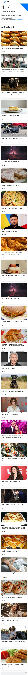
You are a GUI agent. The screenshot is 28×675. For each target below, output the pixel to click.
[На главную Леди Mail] (8, 2)
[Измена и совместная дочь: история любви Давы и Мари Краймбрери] (14, 431)
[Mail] (5, 2)
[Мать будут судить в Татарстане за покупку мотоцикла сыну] (14, 133)
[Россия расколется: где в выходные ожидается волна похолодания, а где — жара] (14, 385)
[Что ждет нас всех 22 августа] (14, 156)
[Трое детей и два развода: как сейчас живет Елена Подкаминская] (14, 408)
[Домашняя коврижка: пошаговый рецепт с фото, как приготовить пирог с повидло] (14, 522)
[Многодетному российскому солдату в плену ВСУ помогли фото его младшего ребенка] (14, 65)
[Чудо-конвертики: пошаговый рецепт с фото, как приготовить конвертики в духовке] (14, 42)
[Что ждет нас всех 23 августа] (14, 293)
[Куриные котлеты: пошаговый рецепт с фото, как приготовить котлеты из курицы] (14, 659)
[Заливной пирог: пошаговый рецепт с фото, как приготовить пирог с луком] (14, 316)
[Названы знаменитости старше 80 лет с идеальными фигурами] (14, 362)
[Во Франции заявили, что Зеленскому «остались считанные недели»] (14, 225)
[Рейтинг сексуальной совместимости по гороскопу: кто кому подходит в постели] (14, 636)
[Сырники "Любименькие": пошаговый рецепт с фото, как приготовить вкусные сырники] (14, 339)
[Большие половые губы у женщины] (14, 568)
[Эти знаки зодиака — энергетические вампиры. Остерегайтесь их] (14, 614)
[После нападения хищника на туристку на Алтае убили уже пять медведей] (14, 87)
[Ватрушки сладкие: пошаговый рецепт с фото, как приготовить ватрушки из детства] (14, 591)
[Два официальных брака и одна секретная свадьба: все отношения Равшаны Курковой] (14, 476)
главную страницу (18, 19)
